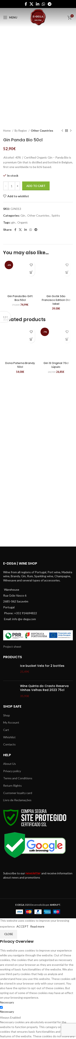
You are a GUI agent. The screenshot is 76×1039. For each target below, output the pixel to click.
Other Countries (42, 130)
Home (7, 130)
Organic (22, 222)
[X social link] (31, 4)
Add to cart (35, 186)
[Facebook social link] (25, 4)
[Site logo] (38, 17)
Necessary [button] (7, 1002)
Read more (37, 926)
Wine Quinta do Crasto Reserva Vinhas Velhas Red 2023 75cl (44, 688)
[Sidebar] (5, 317)
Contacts (9, 744)
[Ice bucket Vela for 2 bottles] (10, 671)
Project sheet (12, 646)
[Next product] (71, 131)
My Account (11, 722)
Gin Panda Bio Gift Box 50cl (20, 298)
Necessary (7, 1011)
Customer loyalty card (17, 793)
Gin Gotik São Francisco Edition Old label (56, 299)
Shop (6, 715)
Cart (6, 730)
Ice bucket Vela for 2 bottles (42, 666)
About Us (9, 763)
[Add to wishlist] (31, 265)
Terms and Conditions (17, 778)
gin (13, 222)
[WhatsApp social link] (43, 4)
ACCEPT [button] (22, 926)
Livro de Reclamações (17, 800)
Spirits (56, 215)
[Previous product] (62, 131)
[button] (31, 272)
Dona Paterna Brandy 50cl (20, 365)
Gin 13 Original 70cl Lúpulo (56, 365)
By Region (21, 130)
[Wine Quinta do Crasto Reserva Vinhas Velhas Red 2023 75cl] (10, 691)
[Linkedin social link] (38, 4)
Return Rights (12, 785)
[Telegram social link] (49, 4)
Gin (22, 215)
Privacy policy (12, 771)
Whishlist (9, 737)
